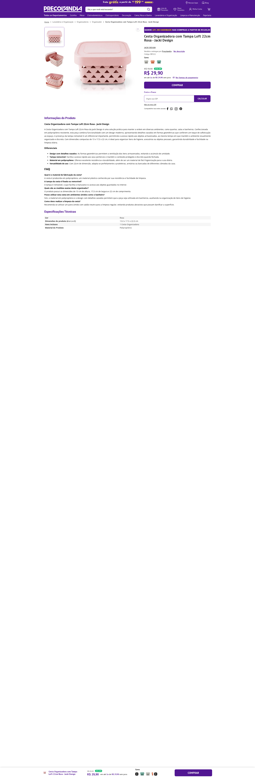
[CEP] (169, 96)
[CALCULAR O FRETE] (202, 98)
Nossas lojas (193, 3)
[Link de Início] (46, 22)
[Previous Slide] (136, 774)
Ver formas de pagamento (187, 78)
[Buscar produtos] (148, 9)
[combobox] (118, 9)
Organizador (97, 22)
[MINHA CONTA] (196, 9)
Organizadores (83, 22)
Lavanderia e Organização (62, 22)
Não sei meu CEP (150, 105)
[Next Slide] (155, 774)
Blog (207, 3)
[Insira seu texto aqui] (127, 2)
